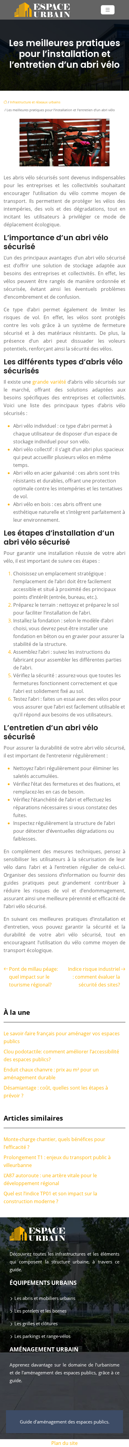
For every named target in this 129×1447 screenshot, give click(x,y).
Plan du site (64, 1443)
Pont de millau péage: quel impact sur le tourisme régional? (33, 977)
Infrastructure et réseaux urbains (35, 102)
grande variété (49, 382)
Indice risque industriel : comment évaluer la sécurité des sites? (94, 977)
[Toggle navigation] (108, 9)
